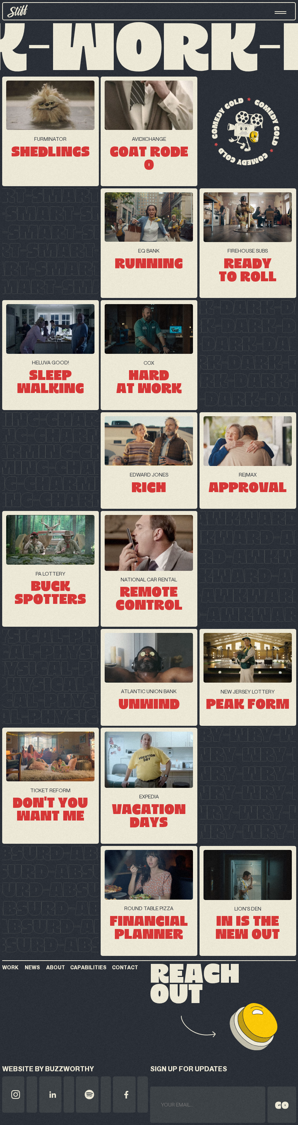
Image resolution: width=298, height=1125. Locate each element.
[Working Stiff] (17, 11)
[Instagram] (19, 1094)
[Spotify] (93, 1094)
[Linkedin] (56, 1094)
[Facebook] (130, 1094)
